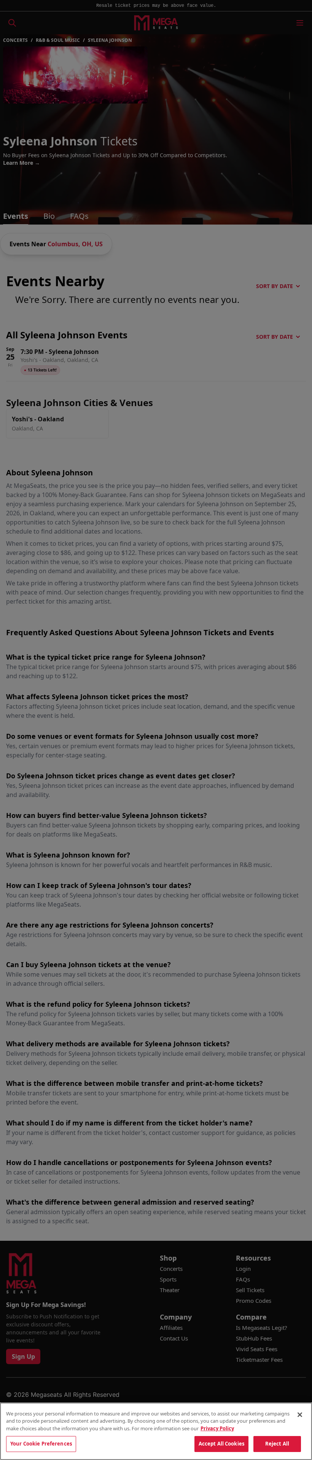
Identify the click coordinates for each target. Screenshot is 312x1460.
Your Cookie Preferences (41, 1443)
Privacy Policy (217, 1428)
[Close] (299, 1414)
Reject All (277, 1443)
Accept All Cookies (221, 1443)
